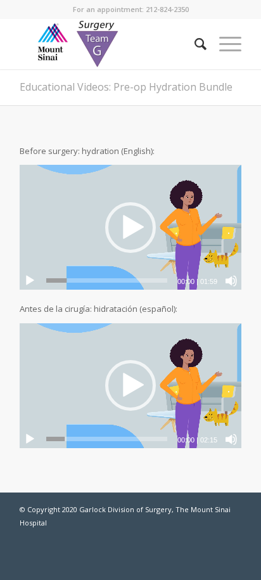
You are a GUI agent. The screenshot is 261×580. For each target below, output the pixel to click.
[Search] (194, 43)
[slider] (106, 280)
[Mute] (231, 280)
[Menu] (224, 43)
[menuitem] (194, 43)
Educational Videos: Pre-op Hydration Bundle (126, 87)
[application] (130, 227)
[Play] (29, 280)
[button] (130, 227)
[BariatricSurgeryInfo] (108, 43)
